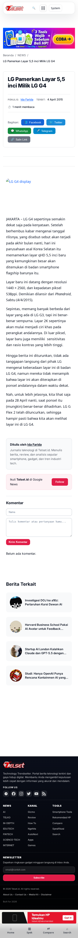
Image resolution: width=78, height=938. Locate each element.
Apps (30, 839)
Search (56, 834)
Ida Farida (27, 99)
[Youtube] (36, 794)
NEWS (22, 55)
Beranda (8, 55)
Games (31, 845)
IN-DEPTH (8, 823)
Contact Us (20, 894)
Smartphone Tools (62, 811)
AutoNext (33, 834)
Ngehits (32, 828)
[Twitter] (29, 794)
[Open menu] (43, 8)
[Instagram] (21, 794)
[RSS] (44, 794)
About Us (7, 894)
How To (32, 823)
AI (4, 811)
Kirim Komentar (18, 542)
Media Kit (33, 894)
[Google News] (6, 794)
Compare (57, 823)
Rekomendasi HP (61, 817)
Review (32, 817)
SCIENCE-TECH (11, 839)
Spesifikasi (58, 828)
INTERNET (8, 845)
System (55, 8)
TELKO (6, 817)
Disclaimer (46, 894)
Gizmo (31, 811)
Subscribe (39, 877)
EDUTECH (8, 828)
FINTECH (8, 834)
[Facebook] (14, 794)
